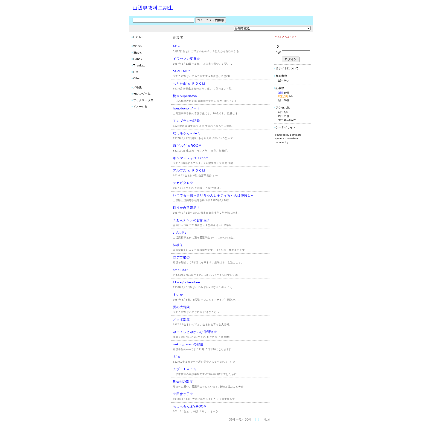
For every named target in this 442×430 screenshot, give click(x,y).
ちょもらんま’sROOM (189, 406)
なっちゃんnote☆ (186, 133)
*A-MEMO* (181, 71)
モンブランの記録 (186, 121)
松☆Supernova (185, 96)
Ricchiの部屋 (183, 381)
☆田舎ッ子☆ (183, 394)
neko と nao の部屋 (188, 344)
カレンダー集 (142, 93)
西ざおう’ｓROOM (187, 145)
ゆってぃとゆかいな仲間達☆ (195, 332)
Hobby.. (138, 59)
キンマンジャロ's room (191, 158)
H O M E (139, 37)
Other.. (137, 78)
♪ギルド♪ (180, 232)
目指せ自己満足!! (186, 207)
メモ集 (137, 87)
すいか (178, 294)
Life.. (136, 72)
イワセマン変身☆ (186, 58)
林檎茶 (178, 245)
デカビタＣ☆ (183, 183)
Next (267, 419)
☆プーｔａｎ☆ (185, 369)
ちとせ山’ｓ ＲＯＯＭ (189, 83)
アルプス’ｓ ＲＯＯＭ (189, 170)
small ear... (182, 270)
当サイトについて (287, 68)
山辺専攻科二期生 (153, 7)
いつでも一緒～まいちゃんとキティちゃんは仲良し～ (213, 195)
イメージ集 (140, 106)
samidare (295, 134)
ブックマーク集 (143, 100)
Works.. (138, 46)
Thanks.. (139, 65)
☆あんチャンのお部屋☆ (191, 220)
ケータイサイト (286, 127)
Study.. (137, 52)
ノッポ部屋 (181, 319)
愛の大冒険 (181, 307)
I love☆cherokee (186, 282)
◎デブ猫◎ (181, 257)
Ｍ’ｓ (176, 46)
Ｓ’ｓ (176, 356)
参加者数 (280, 75)
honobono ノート (186, 108)
